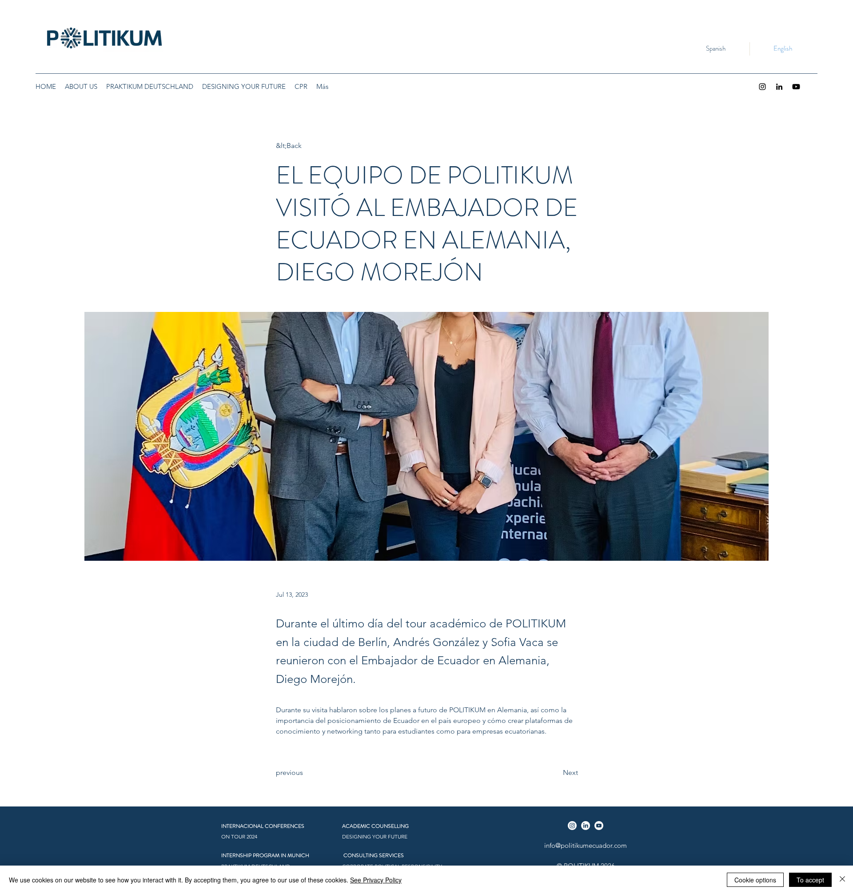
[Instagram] (762, 86)
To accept (810, 879)
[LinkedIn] (779, 86)
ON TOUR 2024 (239, 836)
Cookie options (755, 879)
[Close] (842, 880)
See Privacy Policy (376, 879)
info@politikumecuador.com (585, 845)
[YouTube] (796, 86)
